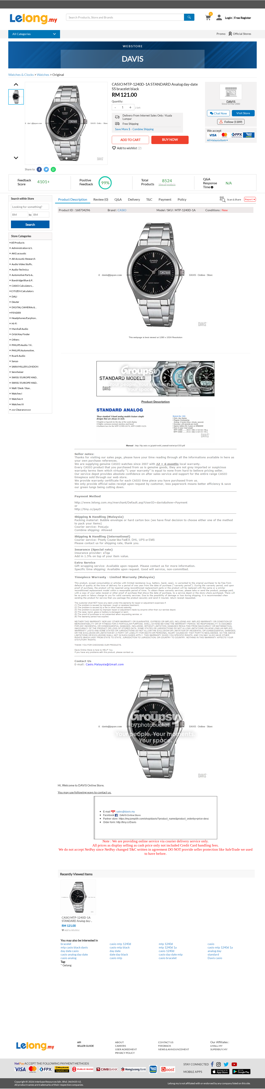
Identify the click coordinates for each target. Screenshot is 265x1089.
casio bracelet (168, 958)
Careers (120, 1045)
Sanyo (15, 361)
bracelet (66, 944)
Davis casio (215, 958)
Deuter (15, 301)
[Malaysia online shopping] (35, 19)
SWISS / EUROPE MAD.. (25, 377)
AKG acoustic (19, 253)
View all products (167, 184)
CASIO (122, 210)
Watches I (17, 393)
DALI (14, 296)
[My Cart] (208, 18)
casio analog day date (74, 954)
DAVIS (230, 101)
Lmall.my (216, 1045)
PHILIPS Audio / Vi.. (22, 345)
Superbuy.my (219, 1049)
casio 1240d (166, 951)
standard (213, 954)
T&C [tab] (149, 199)
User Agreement (126, 1049)
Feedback (164, 1045)
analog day (214, 951)
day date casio (70, 951)
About (119, 1042)
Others (15, 339)
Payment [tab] (165, 199)
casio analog (68, 958)
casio (211, 944)
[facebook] (212, 1064)
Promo (221, 33)
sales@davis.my (125, 811)
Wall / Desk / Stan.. (21, 388)
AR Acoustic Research (23, 258)
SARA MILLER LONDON (25, 366)
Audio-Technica (20, 269)
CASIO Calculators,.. (23, 285)
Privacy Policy (125, 1052)
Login (228, 17)
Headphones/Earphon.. (24, 318)
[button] (16, 84)
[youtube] (234, 1065)
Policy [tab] (182, 199)
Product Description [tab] (72, 199)
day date (115, 951)
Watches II (17, 398)
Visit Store (243, 113)
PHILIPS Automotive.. (23, 350)
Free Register (242, 17)
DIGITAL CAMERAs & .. (24, 307)
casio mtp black (120, 947)
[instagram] (218, 1065)
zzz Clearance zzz (21, 409)
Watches (43, 74)
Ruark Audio (18, 355)
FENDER (16, 312)
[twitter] (226, 1065)
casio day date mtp (171, 954)
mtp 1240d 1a (168, 947)
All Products (17, 242)
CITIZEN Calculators (22, 291)
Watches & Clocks (21, 74)
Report (249, 199)
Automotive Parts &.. (23, 274)
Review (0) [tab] (100, 199)
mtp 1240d (166, 944)
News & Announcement (173, 1049)
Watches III (18, 404)
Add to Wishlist (72, 930)
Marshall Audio (20, 328)
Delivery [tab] (134, 199)
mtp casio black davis (74, 947)
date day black (119, 954)
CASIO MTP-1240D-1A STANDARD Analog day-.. (77, 919)
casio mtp (116, 958)
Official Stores (241, 33)
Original (58, 74)
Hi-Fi (14, 323)
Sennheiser (18, 372)
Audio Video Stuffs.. (22, 264)
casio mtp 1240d (120, 944)
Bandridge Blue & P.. (22, 280)
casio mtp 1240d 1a (220, 947)
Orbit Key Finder (21, 334)
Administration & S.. (22, 248)
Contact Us (165, 1042)
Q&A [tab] (118, 199)
